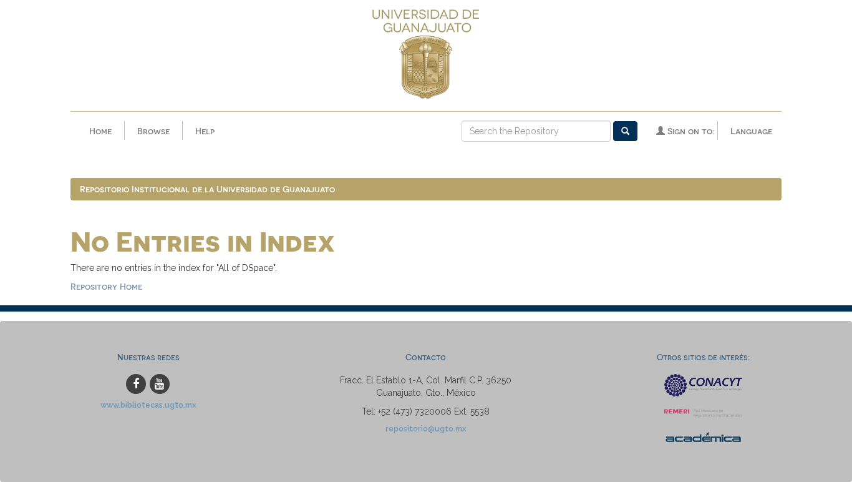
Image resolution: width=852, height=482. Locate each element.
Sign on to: (689, 130)
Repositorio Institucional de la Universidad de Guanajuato (207, 189)
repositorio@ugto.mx (426, 428)
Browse (153, 130)
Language (751, 130)
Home (100, 130)
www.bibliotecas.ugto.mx (148, 405)
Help (205, 130)
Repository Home (106, 286)
